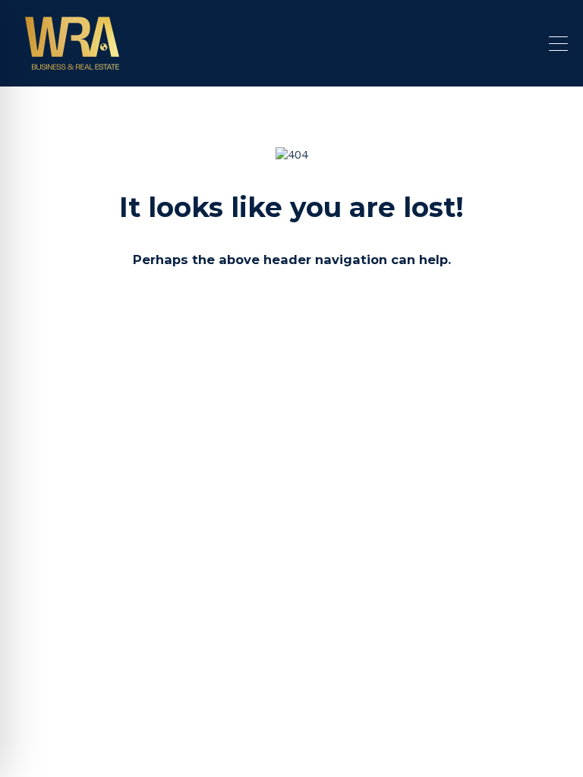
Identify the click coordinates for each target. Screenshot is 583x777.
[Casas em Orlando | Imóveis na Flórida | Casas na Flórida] (72, 68)
